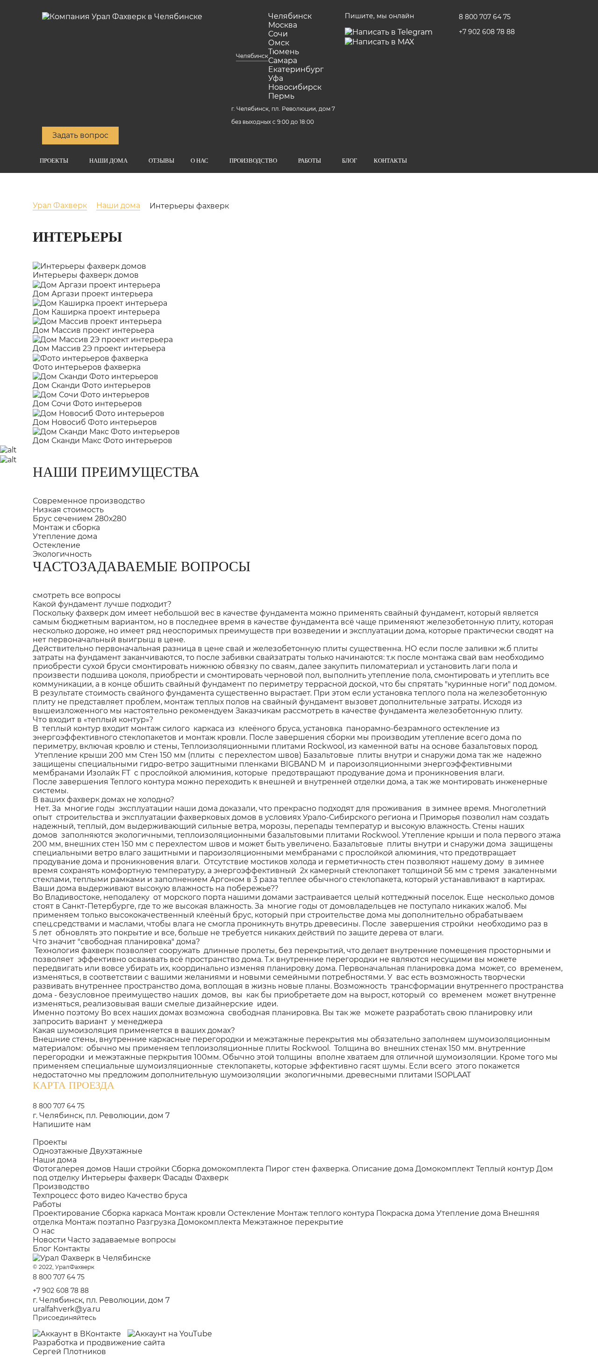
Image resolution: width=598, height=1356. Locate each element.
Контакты (390, 160)
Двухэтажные (116, 1151)
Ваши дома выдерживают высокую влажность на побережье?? (155, 888)
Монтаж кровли (195, 1213)
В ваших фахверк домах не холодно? (103, 799)
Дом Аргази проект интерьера (93, 293)
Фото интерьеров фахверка (87, 367)
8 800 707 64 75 (485, 17)
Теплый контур (505, 1168)
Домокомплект (444, 1168)
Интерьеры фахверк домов (86, 275)
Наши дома (108, 160)
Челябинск (252, 55)
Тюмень (283, 51)
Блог (349, 160)
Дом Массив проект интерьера (93, 330)
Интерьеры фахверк (121, 1177)
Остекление (251, 1213)
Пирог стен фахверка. (307, 1168)
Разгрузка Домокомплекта (188, 1222)
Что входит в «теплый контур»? (93, 719)
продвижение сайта (125, 1342)
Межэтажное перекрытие (292, 1222)
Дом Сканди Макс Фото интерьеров (102, 440)
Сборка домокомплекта (217, 1168)
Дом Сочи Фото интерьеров (87, 403)
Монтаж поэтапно (100, 1222)
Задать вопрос (80, 135)
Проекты (54, 160)
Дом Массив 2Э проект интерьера (99, 348)
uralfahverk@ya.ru (66, 1309)
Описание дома (382, 1168)
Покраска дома (405, 1213)
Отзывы (161, 160)
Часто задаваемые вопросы (122, 1239)
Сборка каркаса (132, 1213)
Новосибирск (294, 87)
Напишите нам (62, 1124)
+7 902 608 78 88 (487, 32)
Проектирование (66, 1213)
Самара (282, 60)
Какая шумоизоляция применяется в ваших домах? (134, 1030)
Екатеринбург (296, 69)
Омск (278, 42)
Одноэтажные (60, 1151)
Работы (309, 160)
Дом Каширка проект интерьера (96, 312)
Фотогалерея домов (72, 1168)
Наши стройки (141, 1168)
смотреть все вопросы (77, 595)
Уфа (275, 78)
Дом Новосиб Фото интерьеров (95, 422)
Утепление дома (468, 1213)
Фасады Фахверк (195, 1177)
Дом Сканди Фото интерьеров (92, 385)
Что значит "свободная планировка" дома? (116, 941)
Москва (282, 25)
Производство (253, 160)
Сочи (278, 33)
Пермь (281, 96)
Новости (49, 1239)
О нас (199, 160)
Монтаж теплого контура (325, 1213)
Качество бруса (157, 1195)
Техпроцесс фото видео (79, 1195)
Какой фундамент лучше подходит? (102, 604)
